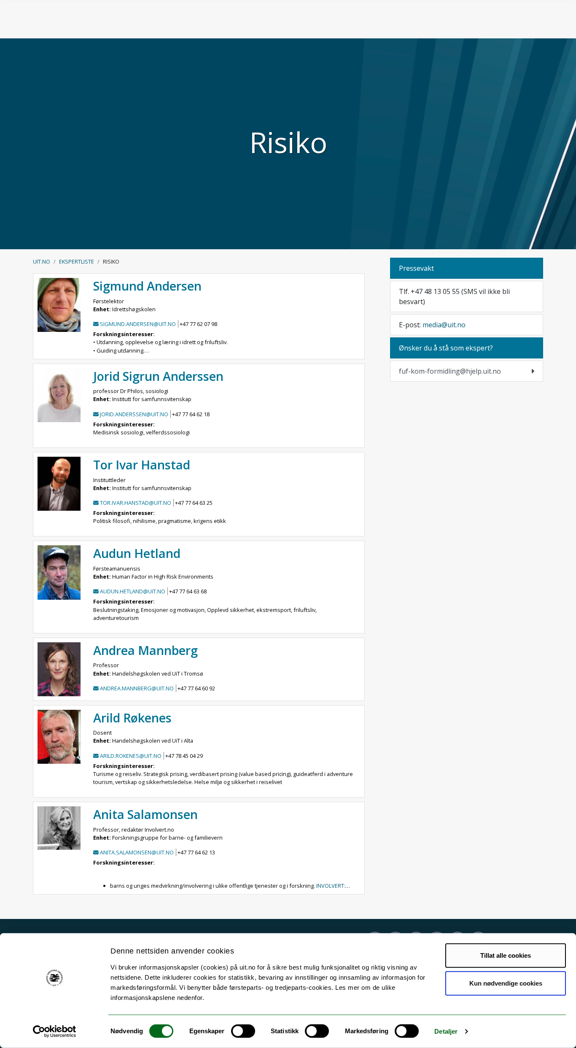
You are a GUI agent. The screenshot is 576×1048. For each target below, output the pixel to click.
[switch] (243, 1031)
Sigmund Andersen (147, 285)
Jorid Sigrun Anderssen (158, 376)
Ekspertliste (76, 261)
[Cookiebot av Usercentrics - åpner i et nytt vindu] (55, 1031)
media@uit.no (444, 324)
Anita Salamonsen (145, 814)
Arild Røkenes (132, 717)
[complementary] (466, 371)
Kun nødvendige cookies (505, 982)
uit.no (41, 261)
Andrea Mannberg (145, 650)
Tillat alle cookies (505, 955)
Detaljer (446, 1031)
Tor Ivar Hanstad (141, 464)
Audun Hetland (136, 553)
